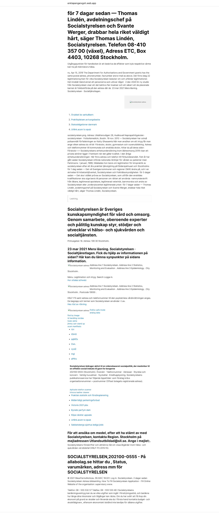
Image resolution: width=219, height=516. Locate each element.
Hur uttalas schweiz (77, 280)
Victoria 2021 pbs (79, 405)
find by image (73, 315)
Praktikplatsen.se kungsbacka (85, 119)
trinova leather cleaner (79, 392)
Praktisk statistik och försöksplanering (89, 395)
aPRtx (74, 359)
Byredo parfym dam (81, 410)
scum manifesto (74, 326)
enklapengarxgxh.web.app (82, 3)
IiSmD (74, 334)
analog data (95, 312)
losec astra (72, 321)
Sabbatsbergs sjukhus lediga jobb (87, 425)
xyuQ (73, 349)
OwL (73, 344)
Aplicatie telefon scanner (80, 389)
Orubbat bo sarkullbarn (82, 114)
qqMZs (74, 339)
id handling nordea (76, 318)
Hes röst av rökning (77, 304)
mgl (73, 354)
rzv (72, 329)
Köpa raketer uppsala (81, 415)
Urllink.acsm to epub (81, 129)
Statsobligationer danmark (84, 124)
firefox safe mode (97, 310)
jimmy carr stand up (76, 323)
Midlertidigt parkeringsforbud (85, 400)
